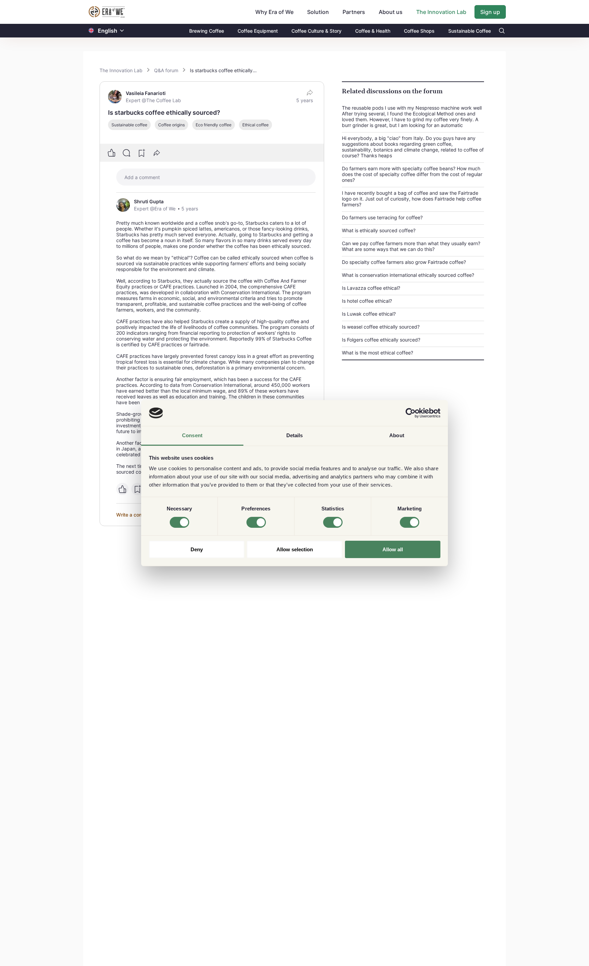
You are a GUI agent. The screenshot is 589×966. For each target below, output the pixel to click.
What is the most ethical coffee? (377, 352)
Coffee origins (171, 124)
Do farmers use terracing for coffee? (382, 217)
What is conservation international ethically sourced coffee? (408, 275)
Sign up (490, 12)
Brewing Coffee (206, 31)
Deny (197, 549)
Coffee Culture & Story (316, 31)
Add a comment (142, 177)
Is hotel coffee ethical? (367, 301)
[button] (122, 30)
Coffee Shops (419, 31)
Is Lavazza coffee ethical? (371, 288)
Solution (318, 12)
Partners (354, 12)
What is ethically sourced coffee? (379, 230)
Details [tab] (294, 435)
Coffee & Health (372, 31)
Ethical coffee (255, 124)
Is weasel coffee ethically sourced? (381, 327)
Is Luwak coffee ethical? (369, 314)
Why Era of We (274, 12)
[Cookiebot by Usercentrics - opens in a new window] (410, 413)
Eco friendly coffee (213, 124)
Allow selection (294, 549)
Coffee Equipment (258, 31)
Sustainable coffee (129, 124)
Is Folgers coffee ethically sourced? (381, 340)
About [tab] (396, 435)
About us (391, 12)
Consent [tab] (192, 435)
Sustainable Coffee (469, 31)
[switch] (256, 522)
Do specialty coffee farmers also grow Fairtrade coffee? (404, 262)
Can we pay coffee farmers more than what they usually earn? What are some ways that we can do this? (411, 246)
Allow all (392, 549)
